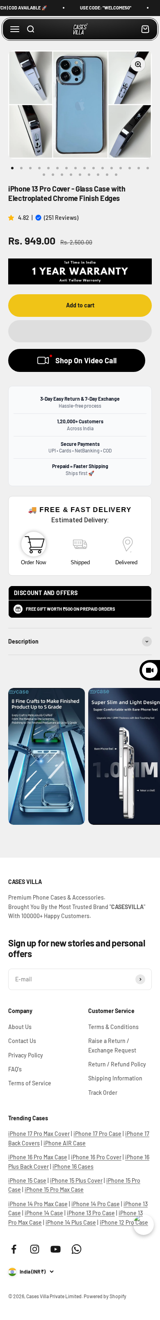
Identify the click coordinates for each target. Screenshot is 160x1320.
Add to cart (80, 305)
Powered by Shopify (105, 1296)
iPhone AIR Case (64, 1143)
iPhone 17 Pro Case (97, 1133)
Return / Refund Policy (117, 1064)
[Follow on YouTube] (55, 1249)
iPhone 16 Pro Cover (96, 1157)
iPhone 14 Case (44, 1212)
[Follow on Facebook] (13, 1249)
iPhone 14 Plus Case (71, 1222)
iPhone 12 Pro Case (124, 1222)
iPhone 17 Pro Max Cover (39, 1133)
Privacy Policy (25, 1055)
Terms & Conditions (113, 1026)
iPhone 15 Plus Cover (76, 1180)
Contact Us (22, 1040)
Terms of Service (29, 1083)
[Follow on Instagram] (34, 1249)
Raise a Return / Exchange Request (112, 1045)
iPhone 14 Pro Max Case (38, 1203)
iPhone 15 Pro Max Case (54, 1189)
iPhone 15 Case (27, 1180)
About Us (20, 1026)
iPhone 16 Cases (73, 1166)
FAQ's (15, 1069)
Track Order (102, 1092)
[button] (12, 217)
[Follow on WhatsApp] (76, 1249)
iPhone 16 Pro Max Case (37, 1157)
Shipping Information (115, 1078)
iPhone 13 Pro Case (91, 1212)
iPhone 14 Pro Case (95, 1203)
